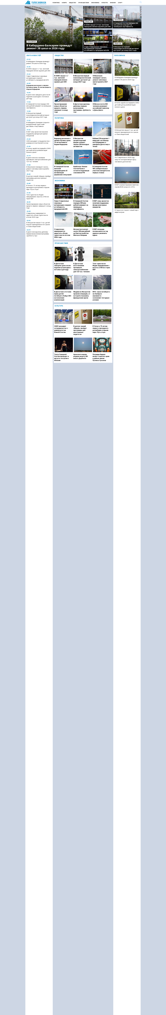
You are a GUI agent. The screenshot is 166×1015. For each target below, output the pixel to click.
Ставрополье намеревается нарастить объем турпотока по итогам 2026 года (37, 215)
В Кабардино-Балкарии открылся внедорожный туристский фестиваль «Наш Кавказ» (37, 124)
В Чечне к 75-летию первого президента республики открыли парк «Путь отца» (37, 187)
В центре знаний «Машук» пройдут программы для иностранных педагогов (38, 178)
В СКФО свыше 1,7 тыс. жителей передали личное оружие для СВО (97, 25)
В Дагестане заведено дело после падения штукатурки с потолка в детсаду (38, 96)
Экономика (95, 2)
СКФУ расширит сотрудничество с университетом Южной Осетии (38, 142)
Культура (105, 2)
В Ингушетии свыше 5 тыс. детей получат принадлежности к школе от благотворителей (38, 224)
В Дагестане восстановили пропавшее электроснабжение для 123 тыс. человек (38, 159)
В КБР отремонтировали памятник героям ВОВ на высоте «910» (127, 186)
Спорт (120, 2)
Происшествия (83, 2)
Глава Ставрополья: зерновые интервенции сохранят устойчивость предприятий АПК (96, 48)
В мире (64, 2)
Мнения (113, 2)
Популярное (31, 41)
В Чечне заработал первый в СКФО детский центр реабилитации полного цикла (38, 150)
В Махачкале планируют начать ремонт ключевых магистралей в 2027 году (37, 169)
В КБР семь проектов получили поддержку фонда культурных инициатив (37, 133)
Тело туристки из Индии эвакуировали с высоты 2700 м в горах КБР (37, 197)
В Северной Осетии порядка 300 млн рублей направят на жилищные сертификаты (125, 24)
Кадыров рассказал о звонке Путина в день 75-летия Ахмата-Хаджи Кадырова (38, 87)
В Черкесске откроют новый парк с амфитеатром (127, 211)
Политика (56, 2)
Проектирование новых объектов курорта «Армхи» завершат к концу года (38, 206)
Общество (72, 2)
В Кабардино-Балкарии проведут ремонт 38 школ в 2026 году (49, 47)
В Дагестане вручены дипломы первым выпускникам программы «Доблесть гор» (37, 234)
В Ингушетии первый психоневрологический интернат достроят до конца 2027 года (126, 48)
